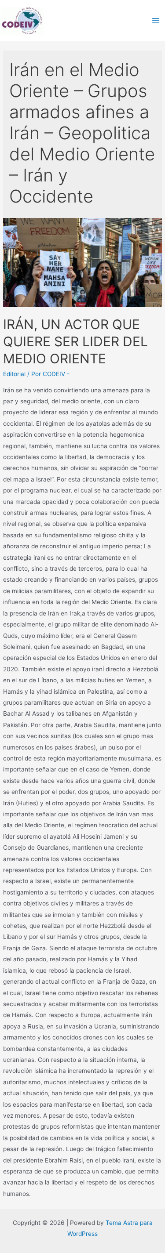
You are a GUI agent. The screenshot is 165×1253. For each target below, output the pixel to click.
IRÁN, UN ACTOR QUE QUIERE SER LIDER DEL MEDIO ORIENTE (75, 341)
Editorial (14, 373)
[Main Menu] (156, 21)
